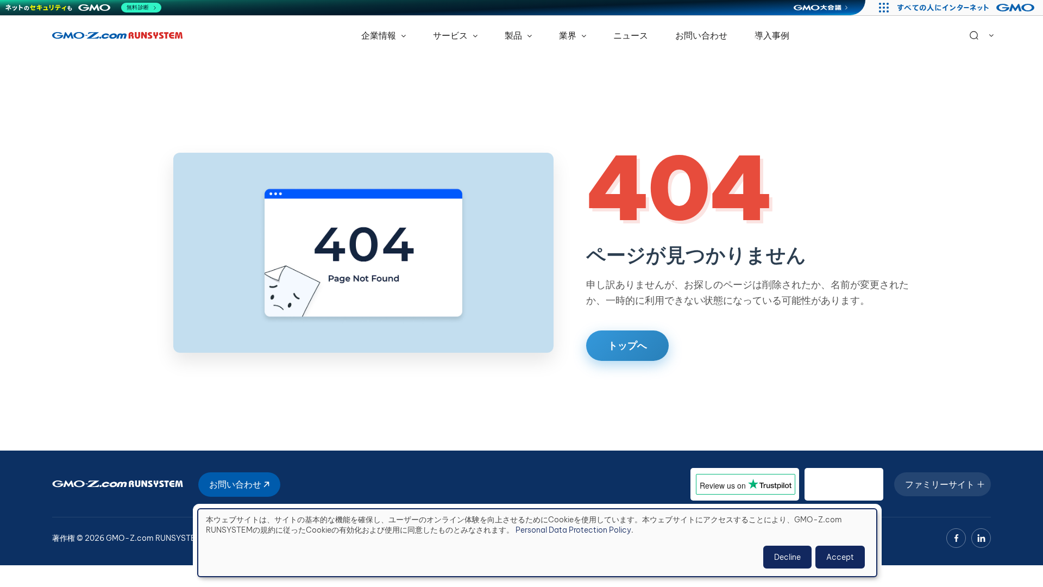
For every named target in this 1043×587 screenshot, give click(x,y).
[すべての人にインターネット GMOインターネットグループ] (967, 7)
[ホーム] (117, 35)
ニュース (630, 35)
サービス (451, 35)
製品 (514, 35)
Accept (840, 557)
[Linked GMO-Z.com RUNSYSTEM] (981, 538)
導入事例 (772, 35)
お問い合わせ (701, 35)
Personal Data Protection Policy (573, 530)
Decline (787, 557)
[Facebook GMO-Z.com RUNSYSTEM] (956, 538)
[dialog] (537, 542)
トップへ (627, 345)
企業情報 (379, 35)
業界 (569, 35)
